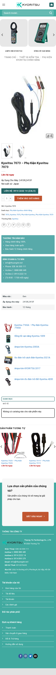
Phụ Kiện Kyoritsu (28, 215)
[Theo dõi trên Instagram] (25, 656)
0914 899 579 (19, 558)
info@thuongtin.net (14, 263)
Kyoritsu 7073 (15, 215)
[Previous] (2, 34)
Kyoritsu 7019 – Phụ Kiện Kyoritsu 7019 (39, 462)
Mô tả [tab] (6, 404)
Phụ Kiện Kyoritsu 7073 (44, 215)
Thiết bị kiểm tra (29, 57)
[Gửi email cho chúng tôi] (35, 656)
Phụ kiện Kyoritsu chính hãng (34, 58)
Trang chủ (10, 57)
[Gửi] (50, 13)
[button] (3, 4)
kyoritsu (15, 219)
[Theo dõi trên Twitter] (30, 656)
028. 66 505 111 (19, 266)
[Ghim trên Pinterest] (23, 225)
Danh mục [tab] (8, 399)
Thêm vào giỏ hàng (28, 198)
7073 (7, 215)
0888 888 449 (20, 270)
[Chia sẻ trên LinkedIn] (28, 225)
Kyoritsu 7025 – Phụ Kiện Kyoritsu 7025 (11, 462)
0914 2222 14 (20, 274)
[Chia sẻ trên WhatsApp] (3, 225)
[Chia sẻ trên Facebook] (9, 225)
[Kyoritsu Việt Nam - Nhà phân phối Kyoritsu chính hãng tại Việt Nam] (28, 4)
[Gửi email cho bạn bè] (18, 225)
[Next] (53, 34)
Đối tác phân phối (11, 612)
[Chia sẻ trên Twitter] (13, 225)
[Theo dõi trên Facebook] (20, 656)
